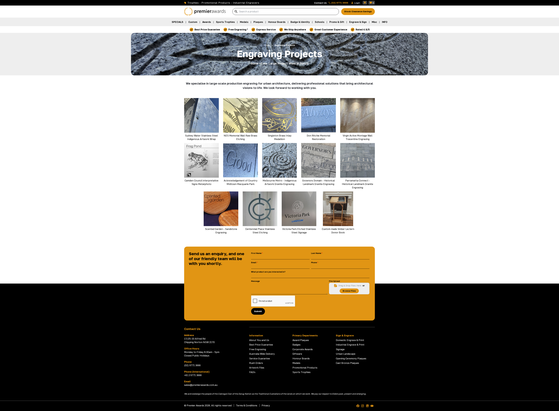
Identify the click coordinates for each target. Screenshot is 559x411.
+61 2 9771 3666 (193, 375)
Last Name (316, 253)
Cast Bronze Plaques (347, 363)
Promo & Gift (336, 22)
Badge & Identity (300, 22)
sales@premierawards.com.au (200, 385)
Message (255, 281)
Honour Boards (276, 22)
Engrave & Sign (358, 22)
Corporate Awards (302, 349)
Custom (192, 22)
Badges (296, 344)
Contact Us (320, 2)
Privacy (266, 405)
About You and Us (259, 340)
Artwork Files (256, 367)
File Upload (334, 281)
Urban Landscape (345, 353)
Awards (206, 22)
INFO (384, 22)
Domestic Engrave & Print (350, 340)
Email (253, 262)
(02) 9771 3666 (339, 2)
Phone (314, 262)
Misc (374, 22)
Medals (244, 22)
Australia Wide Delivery (262, 353)
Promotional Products (304, 367)
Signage (340, 349)
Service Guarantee (259, 358)
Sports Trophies (225, 22)
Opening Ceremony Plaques (351, 358)
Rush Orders (256, 363)
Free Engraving (257, 349)
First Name (256, 253)
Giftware (297, 353)
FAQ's (252, 372)
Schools (319, 22)
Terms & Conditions (246, 405)
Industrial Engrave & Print (350, 344)
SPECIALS (177, 22)
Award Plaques (300, 340)
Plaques (258, 22)
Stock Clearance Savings (358, 11)
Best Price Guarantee (261, 344)
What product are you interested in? (268, 272)
